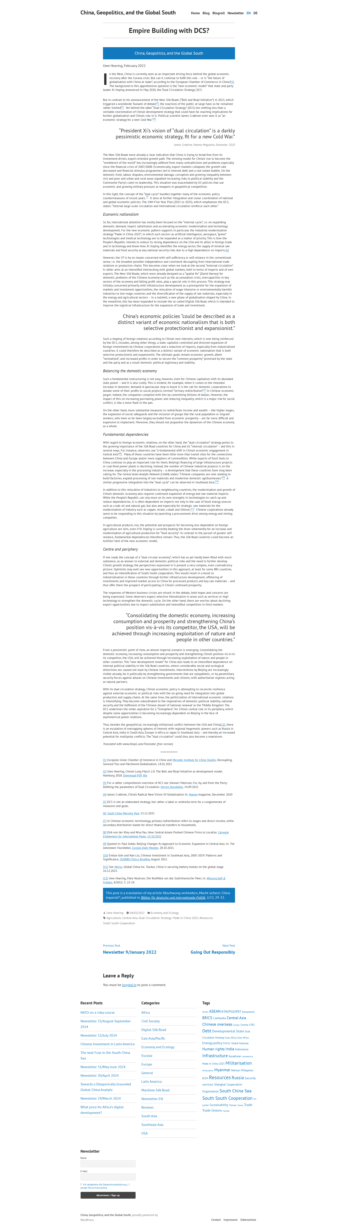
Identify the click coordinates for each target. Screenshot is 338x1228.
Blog (206, 13)
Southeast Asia (152, 1124)
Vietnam (226, 1111)
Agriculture (114, 918)
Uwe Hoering (115, 913)
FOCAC (226, 1043)
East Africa (231, 1037)
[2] (104, 771)
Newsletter (236, 13)
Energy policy (212, 1042)
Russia (238, 1077)
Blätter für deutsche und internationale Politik (173, 897)
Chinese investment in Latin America (107, 1044)
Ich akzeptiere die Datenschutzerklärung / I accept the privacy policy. (105, 1186)
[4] (104, 794)
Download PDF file (135, 775)
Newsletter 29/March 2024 (100, 1098)
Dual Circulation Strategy (155, 918)
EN (249, 13)
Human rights (213, 1048)
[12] (222, 724)
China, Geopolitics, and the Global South (128, 12)
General (147, 1073)
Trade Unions (212, 1110)
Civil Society (150, 1021)
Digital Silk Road (153, 1029)
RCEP (205, 1078)
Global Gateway (240, 1043)
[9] (104, 844)
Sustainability (218, 1105)
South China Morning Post (123, 813)
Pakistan (235, 1070)
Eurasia (146, 1055)
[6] (227, 250)
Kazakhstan (235, 1056)
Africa (145, 1012)
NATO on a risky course (97, 1012)
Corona (244, 1024)
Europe (146, 1064)
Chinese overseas (217, 1024)
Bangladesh (248, 1011)
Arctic (205, 1011)
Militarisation (239, 1063)
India (230, 1048)
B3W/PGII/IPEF (231, 1011)
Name (83, 1158)
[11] (105, 867)
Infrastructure (215, 1055)
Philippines (247, 1070)
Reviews (147, 1107)
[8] (104, 832)
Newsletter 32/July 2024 (98, 1035)
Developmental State (228, 1031)
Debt (206, 1031)
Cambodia (219, 1018)
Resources (206, 918)
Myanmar (222, 1069)
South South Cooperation (119, 923)
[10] (105, 855)
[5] (104, 802)
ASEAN (215, 1011)
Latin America (151, 1081)
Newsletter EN (152, 1098)
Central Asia (129, 918)
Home (195, 13)
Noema (193, 794)
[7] (104, 821)
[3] (104, 783)
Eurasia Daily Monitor (145, 848)
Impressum (231, 1220)
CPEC (252, 1024)
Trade (248, 1104)
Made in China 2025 (185, 918)
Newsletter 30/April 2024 (99, 1075)
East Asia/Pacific (153, 1038)
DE (256, 13)
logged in (129, 985)
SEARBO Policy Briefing (135, 859)
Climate (236, 1025)
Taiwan (233, 1105)
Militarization (207, 1070)
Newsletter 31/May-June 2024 (103, 1067)
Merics (118, 867)
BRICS (207, 1017)
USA (144, 1133)
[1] (232, 82)
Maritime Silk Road (155, 1090)
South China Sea (236, 1091)
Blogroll (218, 13)
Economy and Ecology (165, 913)
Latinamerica (247, 1056)
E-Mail (83, 1171)
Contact (216, 1220)
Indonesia (241, 1049)
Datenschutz (248, 1220)
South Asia (149, 1116)
